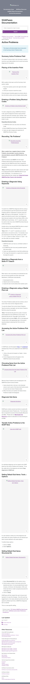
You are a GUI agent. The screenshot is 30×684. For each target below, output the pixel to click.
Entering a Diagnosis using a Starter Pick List (15, 289)
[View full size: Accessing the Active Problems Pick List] (15, 338)
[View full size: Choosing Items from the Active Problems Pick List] (15, 373)
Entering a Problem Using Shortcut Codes (14, 100)
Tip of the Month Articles (6, 636)
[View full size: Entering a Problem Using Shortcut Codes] (15, 106)
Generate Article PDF (7, 622)
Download (4, 661)
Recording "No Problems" (11, 136)
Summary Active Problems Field (13, 56)
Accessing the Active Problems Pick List (15, 329)
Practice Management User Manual (8, 640)
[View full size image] (15, 267)
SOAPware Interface (5, 673)
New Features (4, 655)
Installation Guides (5, 665)
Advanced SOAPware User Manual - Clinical (10, 635)
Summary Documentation (18, 38)
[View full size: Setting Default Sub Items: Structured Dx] (15, 567)
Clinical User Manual (7, 38)
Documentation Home (9, 9)
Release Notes (4, 656)
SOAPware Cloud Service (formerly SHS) (9, 669)
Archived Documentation (15, 13)
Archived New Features (6, 657)
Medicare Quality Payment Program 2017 (9, 650)
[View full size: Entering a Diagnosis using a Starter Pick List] (15, 296)
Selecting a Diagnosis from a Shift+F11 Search (12, 260)
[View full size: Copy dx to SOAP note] (15, 444)
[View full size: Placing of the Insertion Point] (15, 75)
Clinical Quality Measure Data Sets (8, 679)
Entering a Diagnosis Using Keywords (12, 183)
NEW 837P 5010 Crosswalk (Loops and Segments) (11, 641)
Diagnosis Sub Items (9, 397)
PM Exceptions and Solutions (7, 644)
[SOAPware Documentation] (14, 5)
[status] (15, 49)
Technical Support (5, 664)
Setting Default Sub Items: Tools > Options (14, 475)
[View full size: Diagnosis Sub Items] (15, 403)
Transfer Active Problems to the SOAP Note (13, 424)
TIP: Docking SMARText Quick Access (19, 609)
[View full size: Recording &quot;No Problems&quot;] (15, 144)
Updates (3, 663)
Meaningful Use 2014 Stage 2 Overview (9, 649)
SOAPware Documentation (7, 36)
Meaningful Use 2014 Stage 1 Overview (9, 648)
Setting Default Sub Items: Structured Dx (11, 552)
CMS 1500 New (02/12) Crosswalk (8, 643)
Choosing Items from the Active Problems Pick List (13, 364)
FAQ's (3, 678)
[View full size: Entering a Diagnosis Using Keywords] (15, 196)
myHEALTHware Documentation (15, 11)
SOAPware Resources (21, 9)
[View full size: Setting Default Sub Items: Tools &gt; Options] (15, 506)
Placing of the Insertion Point (12, 67)
